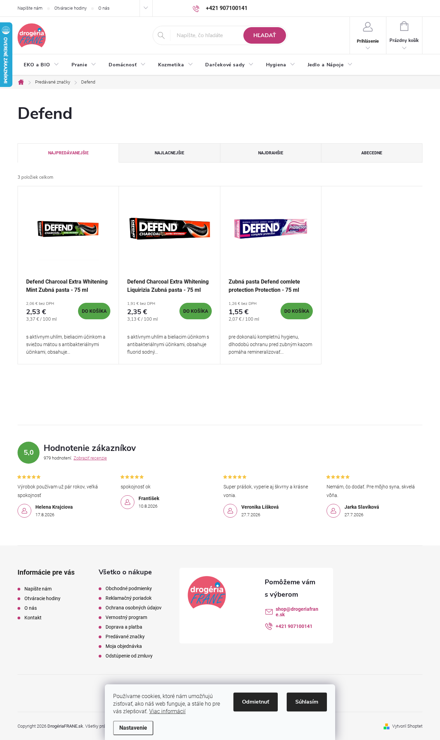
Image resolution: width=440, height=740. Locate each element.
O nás (104, 8)
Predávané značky (125, 636)
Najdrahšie (270, 153)
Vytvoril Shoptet (407, 726)
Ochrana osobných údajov (134, 607)
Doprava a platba (124, 627)
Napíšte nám (30, 8)
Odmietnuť (255, 702)
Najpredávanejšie (68, 153)
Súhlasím (306, 702)
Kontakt (33, 617)
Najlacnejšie (169, 153)
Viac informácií (167, 711)
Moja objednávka (124, 646)
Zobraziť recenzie (90, 458)
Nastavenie (133, 728)
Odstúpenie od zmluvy (129, 656)
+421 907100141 (294, 626)
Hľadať (264, 35)
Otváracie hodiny (70, 8)
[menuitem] (41, 65)
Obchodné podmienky (129, 588)
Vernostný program (126, 617)
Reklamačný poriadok (129, 598)
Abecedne (371, 153)
